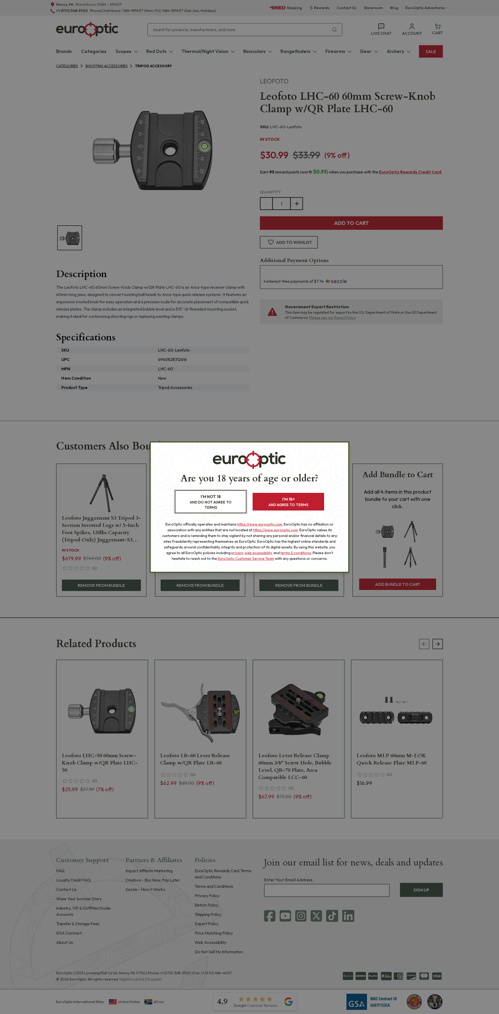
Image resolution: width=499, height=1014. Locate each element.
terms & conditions (295, 552)
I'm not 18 (211, 502)
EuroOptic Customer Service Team (246, 558)
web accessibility (258, 552)
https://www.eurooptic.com (259, 524)
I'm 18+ (288, 501)
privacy (237, 552)
